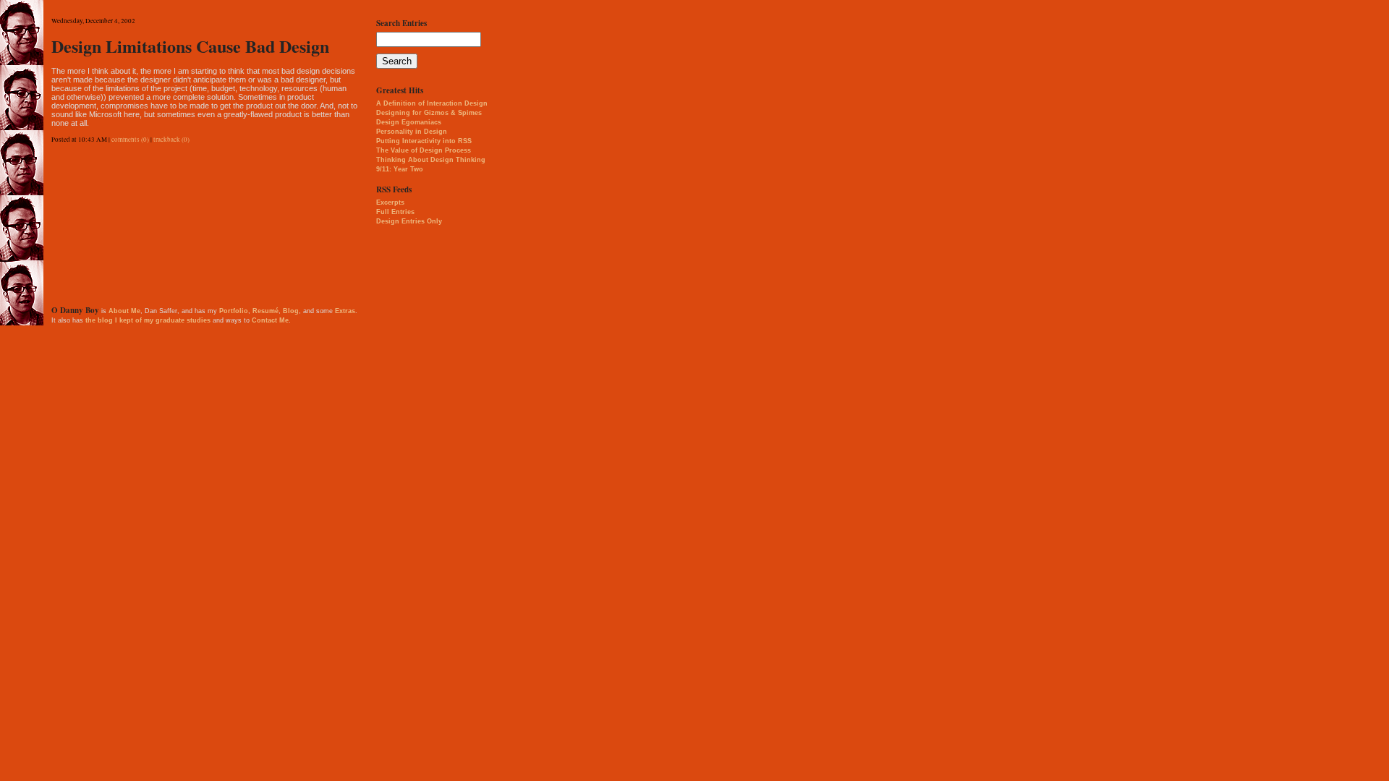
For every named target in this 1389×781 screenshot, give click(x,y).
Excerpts (390, 202)
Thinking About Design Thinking (430, 159)
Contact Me (270, 320)
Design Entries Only (409, 221)
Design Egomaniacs (408, 122)
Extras (345, 311)
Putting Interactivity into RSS (424, 141)
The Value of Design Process (423, 150)
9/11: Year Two (399, 169)
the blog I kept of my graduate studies (148, 320)
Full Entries (395, 211)
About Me (124, 311)
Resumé (265, 311)
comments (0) (130, 139)
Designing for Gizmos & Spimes (429, 112)
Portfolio (233, 311)
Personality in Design (411, 131)
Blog (291, 311)
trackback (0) (171, 139)
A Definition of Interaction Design (432, 103)
